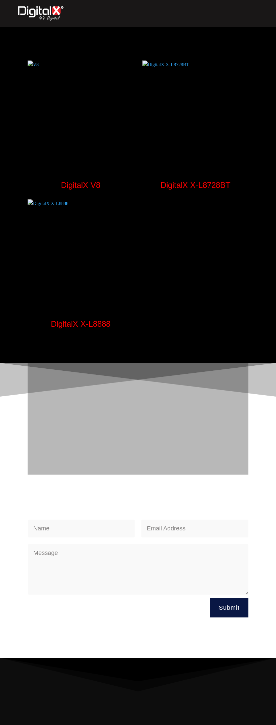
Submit (229, 607)
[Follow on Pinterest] (243, 706)
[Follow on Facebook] (202, 706)
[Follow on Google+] (229, 706)
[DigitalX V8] (81, 113)
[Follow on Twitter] (216, 706)
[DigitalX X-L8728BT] (195, 113)
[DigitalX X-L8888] (81, 252)
